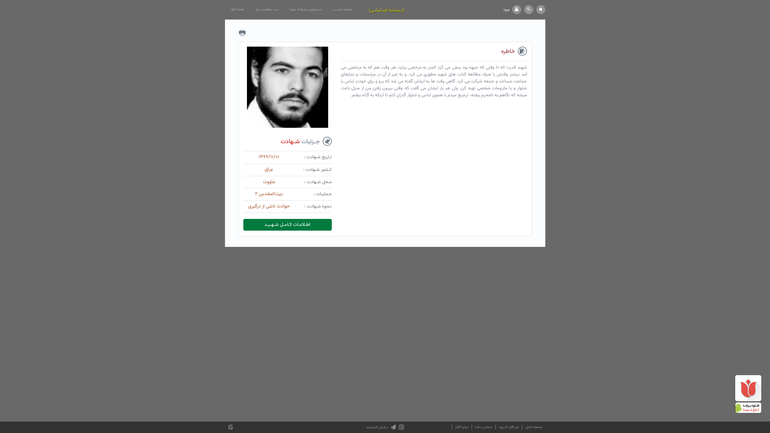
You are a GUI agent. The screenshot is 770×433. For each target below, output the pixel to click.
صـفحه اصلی (533, 427)
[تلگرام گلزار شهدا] (393, 427)
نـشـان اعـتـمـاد (377, 427)
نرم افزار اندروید (509, 427)
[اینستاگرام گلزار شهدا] (401, 427)
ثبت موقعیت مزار (267, 9)
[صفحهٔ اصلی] (540, 9)
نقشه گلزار (237, 9)
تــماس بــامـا (483, 427)
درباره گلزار (462, 427)
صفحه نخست (343, 9)
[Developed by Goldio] (230, 427)
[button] (528, 9)
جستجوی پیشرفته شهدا (305, 9)
